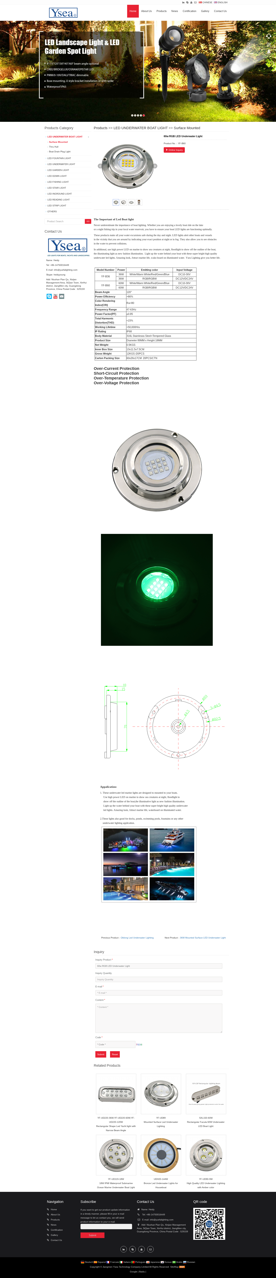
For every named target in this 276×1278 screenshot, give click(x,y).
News (174, 11)
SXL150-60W (206, 1126)
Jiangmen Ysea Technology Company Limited (126, 1275)
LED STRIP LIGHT (56, 214)
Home (133, 11)
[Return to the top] (269, 53)
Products (162, 11)
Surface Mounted (187, 136)
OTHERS (52, 220)
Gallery (205, 11)
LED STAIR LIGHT (56, 196)
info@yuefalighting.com (65, 278)
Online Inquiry (175, 158)
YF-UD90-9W (206, 1187)
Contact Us (220, 11)
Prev (100, 174)
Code (99, 1045)
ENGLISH (222, 2)
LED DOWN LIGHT (57, 184)
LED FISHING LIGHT (58, 190)
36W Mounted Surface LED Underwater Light (203, 946)
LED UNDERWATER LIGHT (61, 172)
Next (154, 174)
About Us (146, 11)
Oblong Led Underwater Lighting (137, 946)
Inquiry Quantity (103, 981)
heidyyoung (59, 283)
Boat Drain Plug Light (59, 160)
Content (100, 1008)
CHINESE (207, 2)
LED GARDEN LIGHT (58, 178)
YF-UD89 (161, 1126)
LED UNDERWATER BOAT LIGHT (141, 136)
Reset (115, 1062)
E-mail (99, 994)
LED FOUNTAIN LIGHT (59, 166)
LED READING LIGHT (58, 208)
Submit (100, 1062)
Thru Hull (53, 155)
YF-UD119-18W (116, 1187)
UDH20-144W (161, 1187)
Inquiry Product (104, 968)
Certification (189, 11)
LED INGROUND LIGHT (59, 202)
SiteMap (174, 1275)
